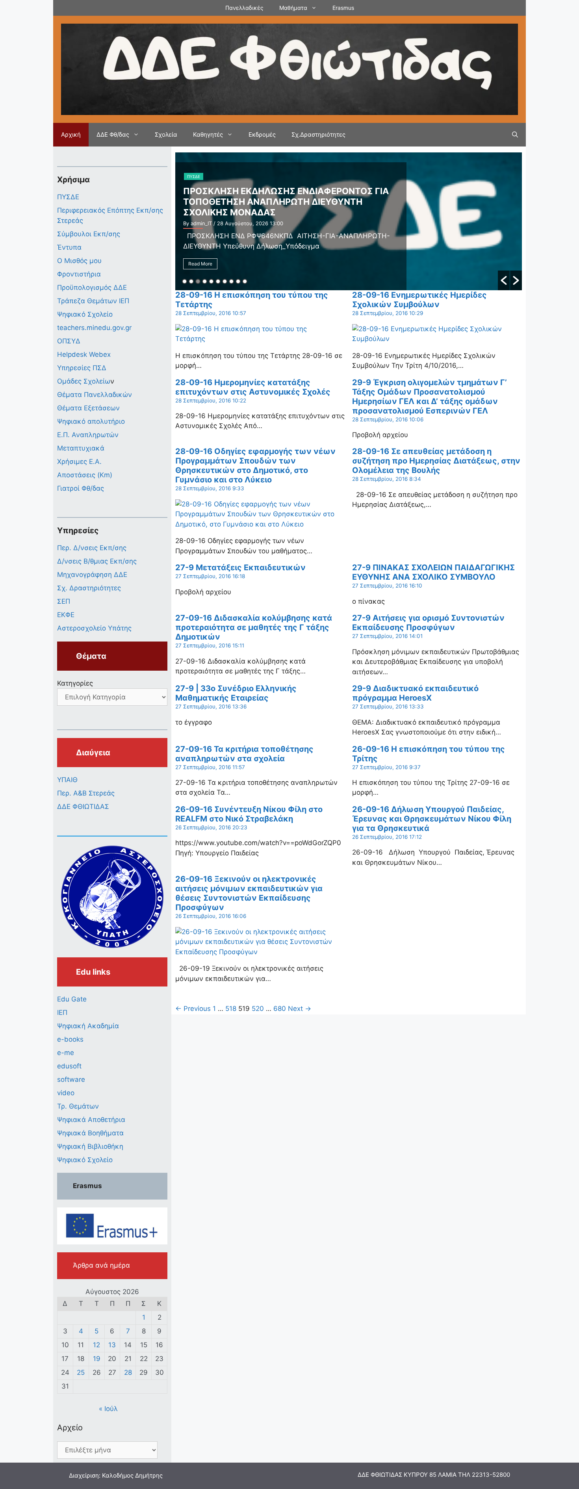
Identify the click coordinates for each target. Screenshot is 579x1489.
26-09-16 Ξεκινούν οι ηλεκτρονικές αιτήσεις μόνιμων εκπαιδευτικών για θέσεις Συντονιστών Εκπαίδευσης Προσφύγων (249, 893)
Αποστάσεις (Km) (84, 475)
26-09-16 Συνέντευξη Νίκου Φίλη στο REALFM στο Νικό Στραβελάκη (249, 814)
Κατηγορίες (75, 683)
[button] (504, 280)
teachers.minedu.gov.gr (94, 328)
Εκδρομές (262, 134)
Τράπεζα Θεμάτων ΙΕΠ (93, 301)
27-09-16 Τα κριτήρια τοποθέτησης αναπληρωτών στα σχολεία (244, 753)
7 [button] (224, 281)
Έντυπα (69, 247)
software (71, 1079)
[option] (348, 221)
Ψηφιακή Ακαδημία (88, 1026)
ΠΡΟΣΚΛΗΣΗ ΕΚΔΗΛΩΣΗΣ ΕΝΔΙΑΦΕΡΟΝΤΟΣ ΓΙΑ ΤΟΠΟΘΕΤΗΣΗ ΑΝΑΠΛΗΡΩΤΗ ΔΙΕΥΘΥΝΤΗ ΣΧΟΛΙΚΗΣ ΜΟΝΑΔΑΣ (286, 201)
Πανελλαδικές (244, 7)
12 (96, 1345)
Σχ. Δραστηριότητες (89, 588)
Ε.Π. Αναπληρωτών (88, 435)
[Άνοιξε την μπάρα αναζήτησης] (515, 134)
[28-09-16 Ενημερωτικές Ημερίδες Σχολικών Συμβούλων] (432, 339)
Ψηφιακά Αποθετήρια (91, 1120)
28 (128, 1372)
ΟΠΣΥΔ (68, 341)
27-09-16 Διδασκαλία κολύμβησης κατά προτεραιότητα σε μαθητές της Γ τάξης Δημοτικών (253, 627)
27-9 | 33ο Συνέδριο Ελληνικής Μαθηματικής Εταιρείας (236, 693)
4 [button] (204, 281)
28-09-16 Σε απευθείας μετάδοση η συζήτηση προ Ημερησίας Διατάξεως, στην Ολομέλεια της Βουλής (436, 461)
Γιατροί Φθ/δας (80, 488)
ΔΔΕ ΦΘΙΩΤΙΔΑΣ (83, 806)
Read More (200, 264)
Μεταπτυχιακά (80, 448)
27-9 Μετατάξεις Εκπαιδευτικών (240, 567)
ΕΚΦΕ (65, 615)
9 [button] (238, 281)
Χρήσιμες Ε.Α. (79, 461)
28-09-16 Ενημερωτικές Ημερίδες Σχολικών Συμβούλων (419, 299)
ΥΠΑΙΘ (67, 780)
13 (112, 1345)
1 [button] (184, 281)
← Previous (193, 1008)
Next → (299, 1008)
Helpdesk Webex (84, 354)
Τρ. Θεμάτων (78, 1106)
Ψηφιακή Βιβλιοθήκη (90, 1146)
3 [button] (197, 281)
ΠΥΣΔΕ (193, 176)
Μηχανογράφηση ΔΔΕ (92, 575)
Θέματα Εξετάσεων (88, 408)
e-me (65, 1053)
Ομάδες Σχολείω (83, 381)
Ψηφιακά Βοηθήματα (90, 1133)
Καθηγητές (208, 134)
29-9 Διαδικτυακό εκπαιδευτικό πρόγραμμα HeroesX (415, 693)
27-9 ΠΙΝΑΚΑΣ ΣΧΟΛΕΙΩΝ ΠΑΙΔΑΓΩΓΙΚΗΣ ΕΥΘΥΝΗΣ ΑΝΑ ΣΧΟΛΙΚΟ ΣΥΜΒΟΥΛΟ (433, 572)
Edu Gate (72, 999)
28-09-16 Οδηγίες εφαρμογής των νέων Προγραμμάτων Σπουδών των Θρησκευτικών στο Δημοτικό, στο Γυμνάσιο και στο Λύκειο (255, 465)
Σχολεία (166, 134)
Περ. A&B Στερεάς (86, 793)
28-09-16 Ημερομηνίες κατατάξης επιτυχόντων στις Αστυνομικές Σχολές (252, 387)
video (65, 1093)
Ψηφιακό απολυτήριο (91, 421)
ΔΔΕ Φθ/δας (112, 134)
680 (279, 1008)
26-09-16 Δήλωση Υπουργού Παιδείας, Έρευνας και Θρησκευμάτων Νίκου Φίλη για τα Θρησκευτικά (431, 819)
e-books (70, 1039)
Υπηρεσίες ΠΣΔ (81, 368)
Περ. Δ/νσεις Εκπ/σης (91, 548)
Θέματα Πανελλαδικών (94, 395)
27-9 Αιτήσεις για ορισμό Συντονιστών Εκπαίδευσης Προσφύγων (428, 622)
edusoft (69, 1066)
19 (96, 1359)
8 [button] (231, 281)
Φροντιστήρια (79, 274)
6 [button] (218, 281)
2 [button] (191, 281)
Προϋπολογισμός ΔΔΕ (92, 287)
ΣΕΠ (63, 601)
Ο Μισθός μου (79, 261)
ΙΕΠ (62, 1012)
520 (258, 1008)
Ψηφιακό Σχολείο (85, 314)
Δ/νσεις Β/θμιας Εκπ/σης (97, 561)
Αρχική (71, 134)
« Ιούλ (108, 1409)
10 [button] (244, 281)
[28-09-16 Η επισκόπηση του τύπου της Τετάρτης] (255, 339)
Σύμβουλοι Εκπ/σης (88, 234)
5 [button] (211, 281)
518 (230, 1008)
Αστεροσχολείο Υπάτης (94, 628)
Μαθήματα (293, 7)
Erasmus (343, 7)
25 (81, 1372)
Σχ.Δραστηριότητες (318, 134)
